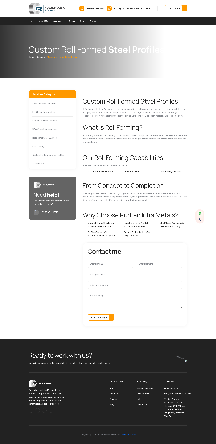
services (41, 57)
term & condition (145, 388)
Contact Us (95, 21)
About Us (43, 21)
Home (31, 21)
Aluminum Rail (38, 163)
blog (112, 404)
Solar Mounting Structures (44, 103)
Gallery (71, 21)
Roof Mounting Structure (43, 112)
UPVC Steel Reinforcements (45, 129)
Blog (82, 21)
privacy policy (143, 393)
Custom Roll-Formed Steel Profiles (48, 155)
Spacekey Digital (128, 434)
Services (57, 21)
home (31, 57)
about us (114, 393)
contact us (142, 404)
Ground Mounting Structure (45, 120)
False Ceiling (38, 146)
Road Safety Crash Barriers (45, 137)
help (139, 399)
